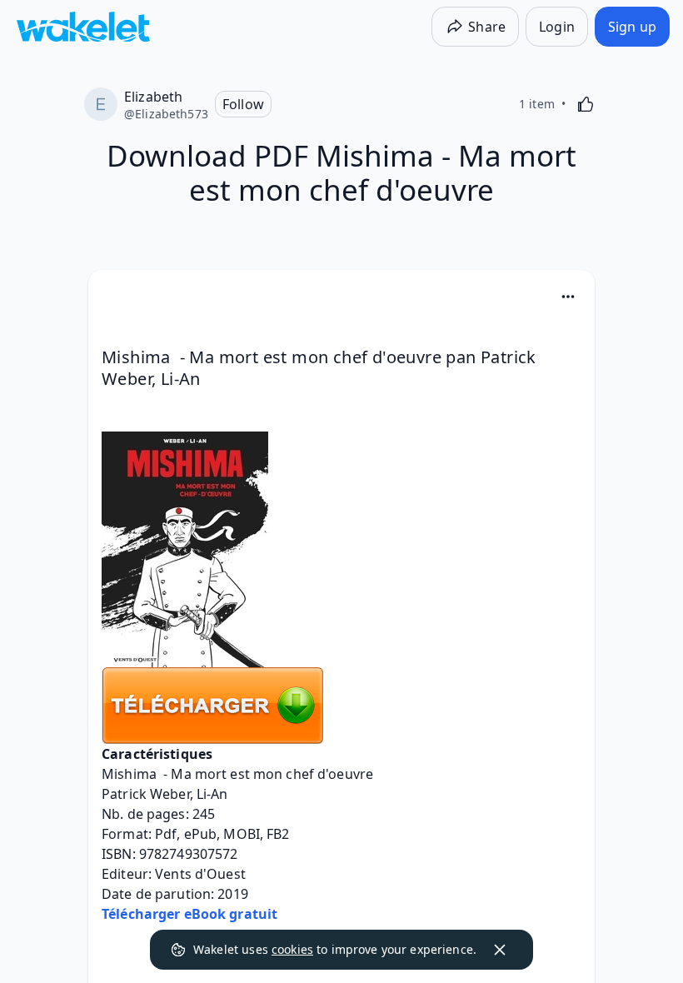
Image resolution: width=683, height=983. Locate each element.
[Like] (585, 104)
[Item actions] (568, 296)
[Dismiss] (499, 949)
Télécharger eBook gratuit (189, 914)
